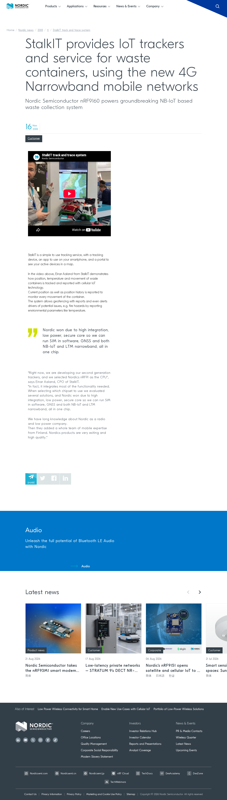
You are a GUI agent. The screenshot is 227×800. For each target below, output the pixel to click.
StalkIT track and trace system (71, 30)
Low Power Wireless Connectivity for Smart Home (68, 709)
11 (48, 30)
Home (10, 30)
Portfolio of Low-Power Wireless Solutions (179, 709)
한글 (172, 676)
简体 (28, 676)
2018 (40, 30)
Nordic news (26, 30)
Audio (85, 566)
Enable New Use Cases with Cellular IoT (125, 709)
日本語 (160, 676)
